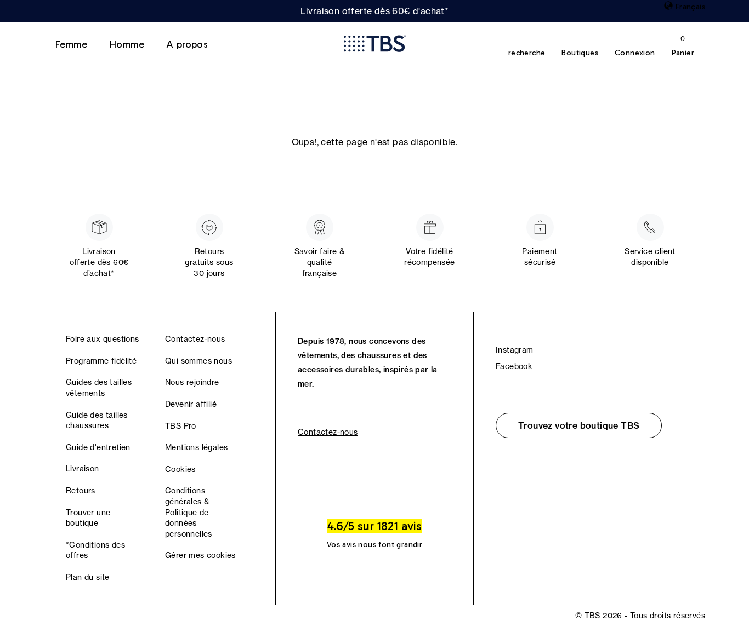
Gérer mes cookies (200, 555)
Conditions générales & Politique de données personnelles (188, 512)
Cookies (180, 469)
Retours (80, 491)
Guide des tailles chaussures (97, 420)
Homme (126, 44)
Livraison (82, 469)
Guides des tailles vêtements (99, 387)
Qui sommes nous (198, 361)
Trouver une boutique (88, 518)
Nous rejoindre (192, 382)
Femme (71, 44)
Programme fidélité (101, 361)
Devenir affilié (191, 404)
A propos (187, 44)
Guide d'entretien (98, 447)
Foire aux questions (102, 339)
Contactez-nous (195, 339)
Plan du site (88, 577)
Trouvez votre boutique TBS (578, 425)
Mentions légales (196, 447)
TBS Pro (180, 426)
